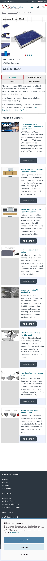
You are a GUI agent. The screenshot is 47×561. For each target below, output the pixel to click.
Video (12, 82)
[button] (13, 39)
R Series (36, 107)
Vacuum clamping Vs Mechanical (29, 291)
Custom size (34, 82)
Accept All (24, 540)
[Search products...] (38, 6)
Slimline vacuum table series (30, 251)
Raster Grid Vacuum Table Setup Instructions (32, 170)
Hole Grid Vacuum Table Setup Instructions (31, 211)
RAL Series (7, 110)
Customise (24, 547)
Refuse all (24, 554)
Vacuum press (12, 13)
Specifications (34, 77)
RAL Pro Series (21, 110)
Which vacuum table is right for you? (30, 334)
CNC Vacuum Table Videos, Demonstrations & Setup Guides (32, 126)
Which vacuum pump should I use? (30, 411)
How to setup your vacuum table (32, 374)
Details (12, 77)
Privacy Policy (14, 532)
